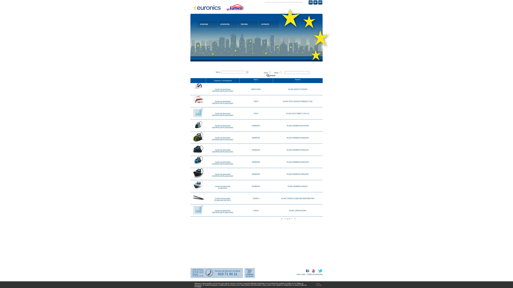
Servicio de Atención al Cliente (227, 271)
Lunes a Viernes (198, 269)
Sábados (195, 274)
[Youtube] (312, 272)
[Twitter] (319, 272)
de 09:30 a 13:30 (198, 271)
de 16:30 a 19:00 (198, 272)
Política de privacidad (315, 274)
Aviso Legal (301, 274)
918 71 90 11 (227, 274)
